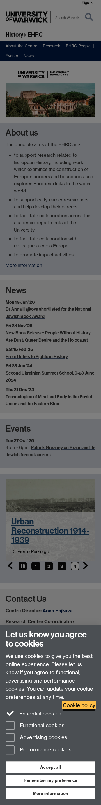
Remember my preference (50, 780)
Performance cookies (45, 750)
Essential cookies (39, 713)
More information (50, 793)
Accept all (50, 767)
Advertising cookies (43, 737)
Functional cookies (42, 725)
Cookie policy (79, 705)
